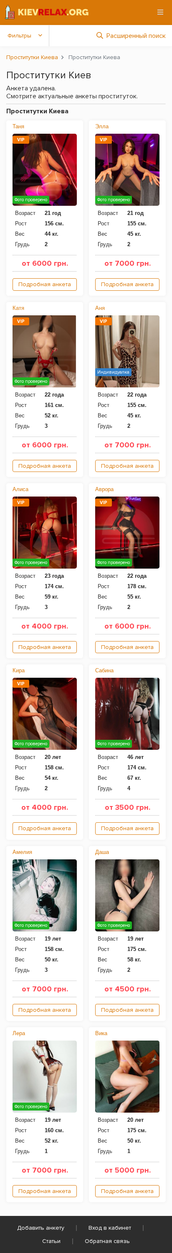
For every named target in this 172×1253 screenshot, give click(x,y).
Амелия (22, 852)
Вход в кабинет (110, 1227)
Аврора (104, 489)
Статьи (51, 1241)
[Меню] (160, 12)
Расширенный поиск (136, 36)
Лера (19, 1033)
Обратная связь (107, 1241)
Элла (102, 126)
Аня (100, 308)
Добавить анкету (40, 1227)
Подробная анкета (44, 284)
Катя (18, 308)
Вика (101, 1033)
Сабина (104, 670)
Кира (19, 670)
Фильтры (19, 35)
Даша (102, 852)
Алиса (20, 489)
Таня (18, 126)
